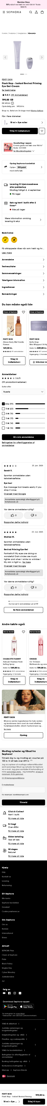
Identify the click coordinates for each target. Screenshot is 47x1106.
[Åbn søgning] (31, 12)
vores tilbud (20, 1014)
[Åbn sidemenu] (4, 12)
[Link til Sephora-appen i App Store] (26, 1006)
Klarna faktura (37, 111)
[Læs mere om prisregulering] (12, 103)
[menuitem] (36, 12)
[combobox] (23, 392)
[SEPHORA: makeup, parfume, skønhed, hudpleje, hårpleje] (14, 12)
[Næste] (41, 57)
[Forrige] (5, 57)
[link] (23, 437)
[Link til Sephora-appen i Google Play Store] (10, 1006)
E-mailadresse (8, 785)
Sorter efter (6, 387)
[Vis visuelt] (23, 55)
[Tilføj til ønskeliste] (23, 312)
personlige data (14, 772)
